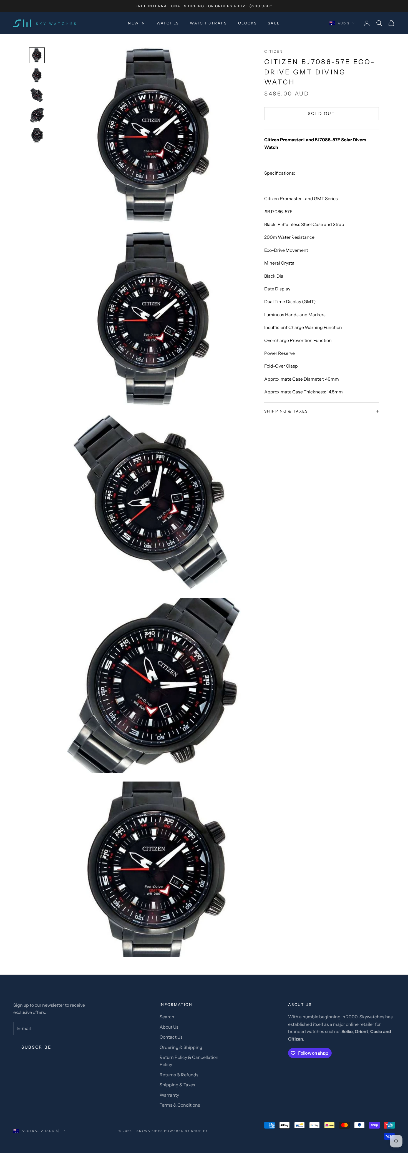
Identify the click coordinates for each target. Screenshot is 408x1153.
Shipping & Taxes (177, 1084)
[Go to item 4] (37, 115)
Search (167, 1016)
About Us (169, 1027)
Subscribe (36, 1047)
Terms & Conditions (180, 1105)
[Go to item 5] (37, 135)
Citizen (273, 51)
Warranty (169, 1095)
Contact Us (171, 1037)
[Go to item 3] (37, 95)
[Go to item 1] (37, 55)
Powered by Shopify (186, 1131)
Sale (274, 23)
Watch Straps (208, 23)
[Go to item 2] (37, 75)
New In (136, 23)
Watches (168, 23)
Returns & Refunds (179, 1074)
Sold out (321, 113)
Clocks (247, 23)
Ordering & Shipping (181, 1047)
